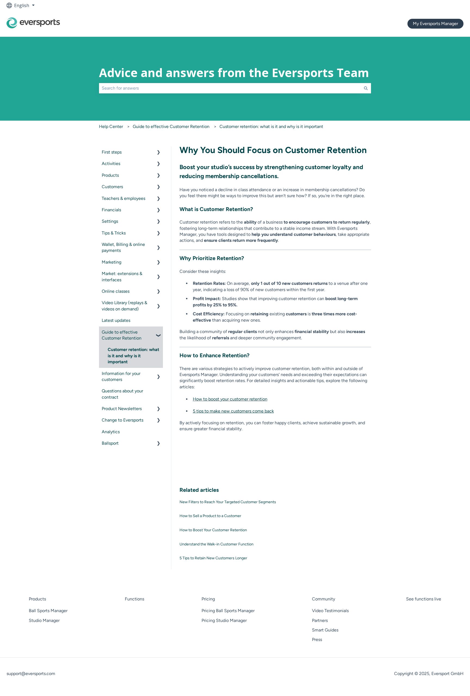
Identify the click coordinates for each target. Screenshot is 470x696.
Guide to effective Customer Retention (171, 126)
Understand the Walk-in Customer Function (216, 544)
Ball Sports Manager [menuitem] (48, 610)
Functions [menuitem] (134, 599)
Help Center (111, 126)
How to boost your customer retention (230, 399)
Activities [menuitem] (111, 163)
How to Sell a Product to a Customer (210, 516)
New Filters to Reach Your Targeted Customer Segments (228, 502)
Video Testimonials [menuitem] (330, 610)
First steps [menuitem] (112, 152)
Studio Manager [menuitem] (44, 620)
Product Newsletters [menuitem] (122, 408)
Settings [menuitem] (110, 221)
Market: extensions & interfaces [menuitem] (122, 276)
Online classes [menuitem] (115, 291)
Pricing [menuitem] (208, 599)
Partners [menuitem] (320, 620)
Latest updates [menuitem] (116, 320)
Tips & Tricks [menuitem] (114, 233)
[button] (158, 152)
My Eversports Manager (435, 23)
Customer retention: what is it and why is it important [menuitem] (133, 355)
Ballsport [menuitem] (110, 443)
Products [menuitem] (110, 175)
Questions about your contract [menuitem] (122, 393)
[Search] (366, 88)
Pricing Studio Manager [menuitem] (224, 620)
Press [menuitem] (317, 639)
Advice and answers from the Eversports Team (234, 73)
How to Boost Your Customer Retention (213, 530)
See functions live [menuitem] (423, 599)
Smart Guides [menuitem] (325, 630)
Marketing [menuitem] (111, 262)
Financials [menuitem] (111, 209)
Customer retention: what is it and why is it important (271, 126)
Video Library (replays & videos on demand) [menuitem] (124, 305)
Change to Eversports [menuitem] (122, 420)
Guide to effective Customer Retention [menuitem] (121, 335)
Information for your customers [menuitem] (121, 376)
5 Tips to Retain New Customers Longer (213, 558)
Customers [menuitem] (112, 186)
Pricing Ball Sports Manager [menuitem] (228, 610)
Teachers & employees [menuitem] (123, 198)
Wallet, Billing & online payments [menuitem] (123, 247)
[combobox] (230, 88)
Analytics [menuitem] (111, 431)
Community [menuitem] (323, 599)
